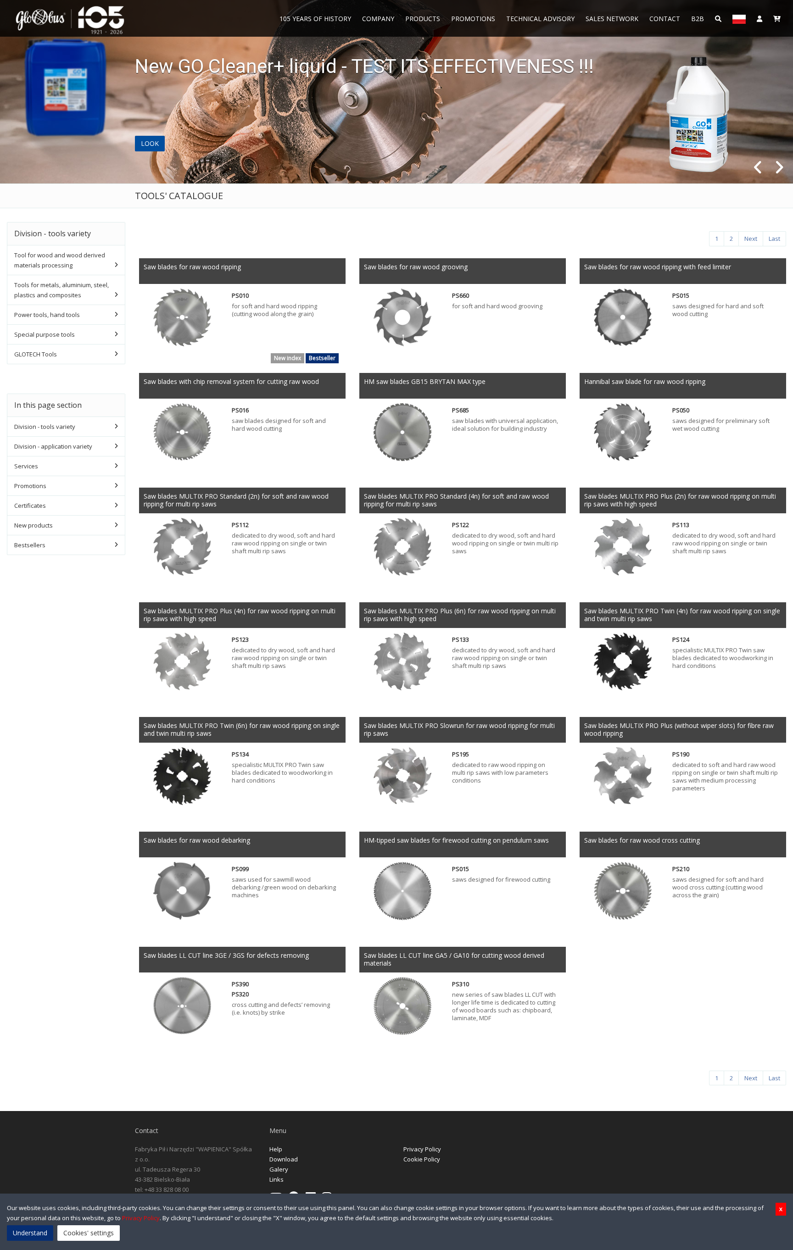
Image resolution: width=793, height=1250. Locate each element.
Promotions (473, 18)
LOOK (150, 143)
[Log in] (759, 18)
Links (276, 1179)
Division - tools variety (44, 426)
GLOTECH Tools (35, 354)
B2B (697, 18)
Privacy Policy (422, 1149)
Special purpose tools (44, 334)
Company (378, 18)
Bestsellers (29, 545)
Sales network (612, 18)
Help (275, 1149)
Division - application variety (53, 446)
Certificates (30, 505)
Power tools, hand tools (47, 315)
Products (422, 18)
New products (33, 525)
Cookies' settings (88, 1232)
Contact (664, 18)
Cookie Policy (421, 1159)
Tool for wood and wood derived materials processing (59, 260)
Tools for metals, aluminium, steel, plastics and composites (61, 290)
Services (26, 466)
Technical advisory (540, 18)
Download (283, 1159)
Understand (30, 1232)
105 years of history (315, 18)
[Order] (777, 18)
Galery (278, 1169)
